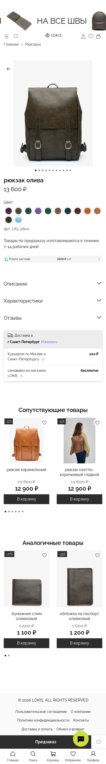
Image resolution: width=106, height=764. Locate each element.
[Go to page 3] (12, 511)
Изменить (49, 342)
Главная (11, 44)
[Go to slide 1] (35, 170)
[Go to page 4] (16, 511)
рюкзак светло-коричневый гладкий (79, 472)
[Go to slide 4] (46, 170)
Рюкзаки (33, 44)
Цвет (8, 202)
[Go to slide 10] (67, 170)
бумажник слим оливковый (27, 616)
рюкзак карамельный (26, 469)
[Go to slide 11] (70, 170)
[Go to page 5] (19, 511)
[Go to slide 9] (63, 170)
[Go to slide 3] (42, 170)
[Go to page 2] (9, 511)
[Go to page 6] (22, 511)
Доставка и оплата (37, 729)
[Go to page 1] (5, 511)
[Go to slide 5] (49, 170)
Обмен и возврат (70, 729)
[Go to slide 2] (39, 170)
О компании (80, 712)
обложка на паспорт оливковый (79, 616)
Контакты (81, 720)
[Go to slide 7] (56, 170)
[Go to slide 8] (60, 170)
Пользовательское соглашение (41, 712)
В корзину (26, 499)
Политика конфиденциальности (43, 720)
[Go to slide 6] (53, 170)
